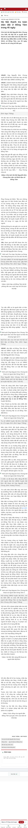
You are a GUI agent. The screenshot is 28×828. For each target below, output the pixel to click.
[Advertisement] (14, 58)
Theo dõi (21, 822)
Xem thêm (13, 774)
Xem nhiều (11, 12)
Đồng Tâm (4, 742)
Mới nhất (4, 12)
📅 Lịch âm (24, 12)
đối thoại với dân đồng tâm (8, 747)
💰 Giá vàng (17, 12)
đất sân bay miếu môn (7, 744)
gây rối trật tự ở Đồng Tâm (15, 742)
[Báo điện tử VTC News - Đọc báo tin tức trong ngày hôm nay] (9, 9)
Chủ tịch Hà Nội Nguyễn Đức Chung (11, 739)
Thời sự (6, 15)
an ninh (24, 508)
